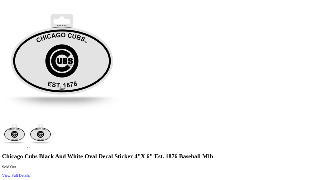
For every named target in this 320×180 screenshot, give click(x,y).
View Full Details (16, 175)
